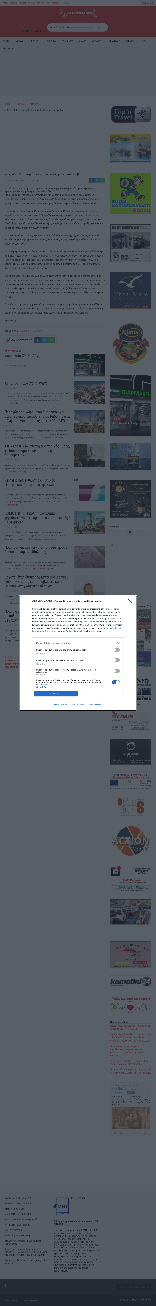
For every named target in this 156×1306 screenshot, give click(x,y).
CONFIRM (56, 694)
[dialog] (78, 653)
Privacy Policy (95, 704)
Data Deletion (60, 704)
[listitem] (78, 643)
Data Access (78, 704)
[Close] (131, 602)
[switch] (116, 650)
